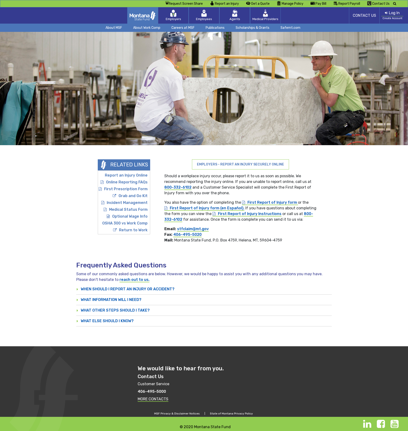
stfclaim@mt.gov (193, 229)
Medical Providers (265, 19)
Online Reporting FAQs (127, 182)
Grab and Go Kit (133, 196)
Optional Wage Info (130, 216)
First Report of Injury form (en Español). (207, 208)
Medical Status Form (128, 209)
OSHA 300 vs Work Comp (125, 223)
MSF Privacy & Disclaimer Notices (177, 413)
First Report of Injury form (272, 202)
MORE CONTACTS (153, 399)
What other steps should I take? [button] (115, 310)
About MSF (114, 28)
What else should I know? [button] (107, 321)
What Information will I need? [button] (111, 299)
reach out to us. (134, 279)
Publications (215, 28)
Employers (173, 19)
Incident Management (127, 202)
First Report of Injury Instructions (249, 213)
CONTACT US (364, 15)
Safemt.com (290, 28)
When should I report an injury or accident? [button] (127, 289)
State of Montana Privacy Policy (231, 413)
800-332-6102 (177, 187)
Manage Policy (292, 4)
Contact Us (381, 4)
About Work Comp (146, 28)
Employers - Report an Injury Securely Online (240, 164)
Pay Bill (320, 4)
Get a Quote (260, 4)
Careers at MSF (183, 28)
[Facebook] (380, 426)
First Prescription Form (126, 189)
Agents (235, 19)
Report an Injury (227, 4)
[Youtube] (394, 426)
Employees (204, 19)
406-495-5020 (187, 234)
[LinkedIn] (367, 426)
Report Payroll (349, 4)
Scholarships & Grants (252, 28)
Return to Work (133, 230)
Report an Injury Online (126, 175)
